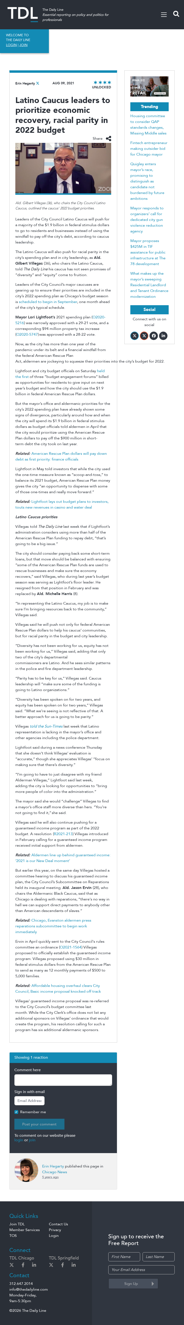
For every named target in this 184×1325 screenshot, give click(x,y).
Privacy (55, 1230)
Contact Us (58, 1224)
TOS (13, 1235)
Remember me (33, 1112)
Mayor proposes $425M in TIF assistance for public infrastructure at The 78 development (148, 252)
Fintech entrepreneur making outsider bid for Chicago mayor (148, 148)
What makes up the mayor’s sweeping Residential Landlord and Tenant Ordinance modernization (149, 285)
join (32, 1140)
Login (54, 1235)
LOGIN (11, 45)
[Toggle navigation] (164, 14)
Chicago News (54, 1172)
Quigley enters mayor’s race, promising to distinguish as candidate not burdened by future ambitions (147, 181)
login (18, 1140)
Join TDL (17, 1224)
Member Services (24, 1230)
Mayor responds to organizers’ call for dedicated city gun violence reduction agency (147, 220)
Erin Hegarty (25, 83)
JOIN (23, 45)
